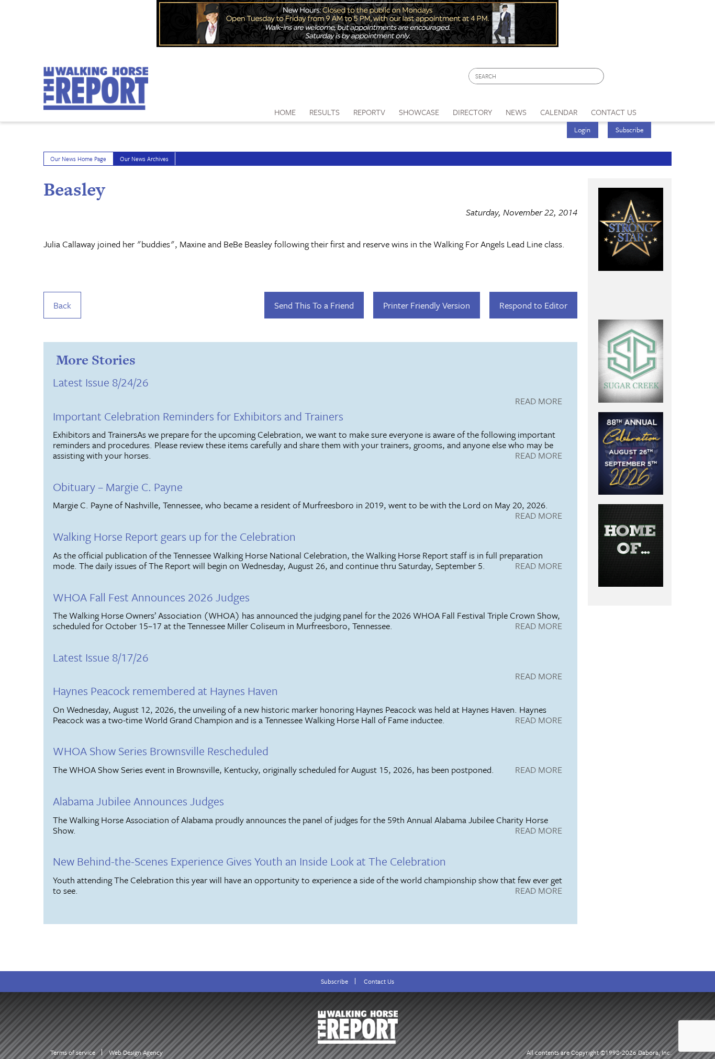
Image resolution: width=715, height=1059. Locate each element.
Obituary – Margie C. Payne (118, 487)
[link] (285, 109)
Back (62, 305)
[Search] (596, 76)
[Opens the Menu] (658, 108)
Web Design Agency (136, 1052)
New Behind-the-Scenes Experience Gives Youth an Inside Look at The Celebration (249, 861)
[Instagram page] (657, 78)
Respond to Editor (533, 305)
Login (582, 129)
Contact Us (379, 981)
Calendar (558, 112)
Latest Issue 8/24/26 (101, 382)
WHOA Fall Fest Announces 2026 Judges (151, 597)
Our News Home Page (78, 158)
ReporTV (369, 112)
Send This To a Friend (314, 305)
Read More (538, 401)
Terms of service (72, 1052)
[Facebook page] (617, 78)
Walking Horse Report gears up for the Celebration (174, 536)
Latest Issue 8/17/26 (101, 657)
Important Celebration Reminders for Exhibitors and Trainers (198, 416)
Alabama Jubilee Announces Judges (138, 801)
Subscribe (630, 129)
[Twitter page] (637, 78)
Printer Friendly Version (426, 305)
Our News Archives (144, 158)
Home (285, 112)
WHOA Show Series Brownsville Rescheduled (161, 751)
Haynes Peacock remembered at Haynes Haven (165, 690)
